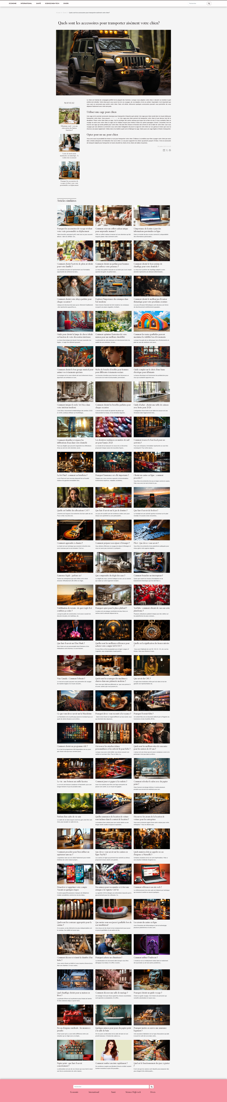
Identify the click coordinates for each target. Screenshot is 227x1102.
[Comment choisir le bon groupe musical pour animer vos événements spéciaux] (75, 356)
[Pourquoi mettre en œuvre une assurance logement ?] (152, 1015)
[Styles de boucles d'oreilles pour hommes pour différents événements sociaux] (113, 356)
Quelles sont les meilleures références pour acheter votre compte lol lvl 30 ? (112, 644)
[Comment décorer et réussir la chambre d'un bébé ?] (75, 944)
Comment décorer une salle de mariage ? (111, 992)
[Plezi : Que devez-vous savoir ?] (152, 530)
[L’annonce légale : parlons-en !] (75, 562)
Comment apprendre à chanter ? (70, 543)
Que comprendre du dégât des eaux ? (110, 575)
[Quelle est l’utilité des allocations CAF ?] (75, 497)
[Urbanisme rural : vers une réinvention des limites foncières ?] (69, 115)
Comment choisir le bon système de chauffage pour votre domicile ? (148, 265)
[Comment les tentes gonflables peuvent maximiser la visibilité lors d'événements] (152, 321)
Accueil (58, 13)
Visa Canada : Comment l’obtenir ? (71, 678)
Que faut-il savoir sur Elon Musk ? (71, 643)
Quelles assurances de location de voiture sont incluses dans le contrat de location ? (112, 818)
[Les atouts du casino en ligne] (152, 909)
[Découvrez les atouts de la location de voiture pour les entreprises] (152, 803)
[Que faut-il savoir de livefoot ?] (152, 497)
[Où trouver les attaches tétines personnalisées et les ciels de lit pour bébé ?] (113, 733)
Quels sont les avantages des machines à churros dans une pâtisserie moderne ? (111, 679)
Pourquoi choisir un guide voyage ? (148, 992)
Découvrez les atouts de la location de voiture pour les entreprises (149, 818)
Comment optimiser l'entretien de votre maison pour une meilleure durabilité (111, 335)
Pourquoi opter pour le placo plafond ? (111, 608)
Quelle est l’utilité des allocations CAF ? (73, 510)
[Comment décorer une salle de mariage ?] (113, 980)
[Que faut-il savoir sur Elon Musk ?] (75, 630)
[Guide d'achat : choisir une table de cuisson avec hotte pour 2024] (152, 392)
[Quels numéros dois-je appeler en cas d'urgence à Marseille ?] (152, 839)
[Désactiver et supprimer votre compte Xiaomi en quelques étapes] (75, 874)
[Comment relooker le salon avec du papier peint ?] (152, 768)
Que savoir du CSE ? (142, 678)
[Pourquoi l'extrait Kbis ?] (152, 701)
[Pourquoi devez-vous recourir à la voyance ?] (113, 701)
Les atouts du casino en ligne (145, 922)
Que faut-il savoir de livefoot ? (146, 510)
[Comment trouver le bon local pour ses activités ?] (152, 427)
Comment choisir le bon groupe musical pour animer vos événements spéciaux (75, 370)
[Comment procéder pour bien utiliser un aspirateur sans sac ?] (75, 839)
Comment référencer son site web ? (148, 887)
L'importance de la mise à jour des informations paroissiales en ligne (147, 230)
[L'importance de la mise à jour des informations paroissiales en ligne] (152, 215)
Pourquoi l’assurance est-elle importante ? (112, 475)
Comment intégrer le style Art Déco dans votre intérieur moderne (73, 406)
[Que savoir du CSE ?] (152, 665)
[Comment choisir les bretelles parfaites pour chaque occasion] (113, 392)
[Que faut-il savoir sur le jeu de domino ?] (113, 497)
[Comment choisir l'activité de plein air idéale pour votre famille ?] (75, 251)
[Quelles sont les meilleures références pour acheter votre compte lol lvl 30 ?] (113, 630)
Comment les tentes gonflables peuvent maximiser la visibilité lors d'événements (150, 335)
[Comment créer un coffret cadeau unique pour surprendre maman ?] (113, 215)
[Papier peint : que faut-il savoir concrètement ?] (75, 1050)
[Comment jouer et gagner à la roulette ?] (113, 768)
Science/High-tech (52, 3)
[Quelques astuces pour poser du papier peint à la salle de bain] (113, 1015)
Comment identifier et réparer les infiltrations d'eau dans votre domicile (72, 441)
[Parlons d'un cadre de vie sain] (75, 803)
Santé (38, 3)
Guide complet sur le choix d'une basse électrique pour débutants (149, 370)
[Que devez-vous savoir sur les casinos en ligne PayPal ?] (113, 839)
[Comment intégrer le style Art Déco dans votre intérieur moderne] (75, 392)
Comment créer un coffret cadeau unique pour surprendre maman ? (111, 230)
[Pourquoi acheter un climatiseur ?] (113, 944)
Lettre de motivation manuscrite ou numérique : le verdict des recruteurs (69, 155)
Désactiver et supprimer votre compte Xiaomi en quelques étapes (72, 888)
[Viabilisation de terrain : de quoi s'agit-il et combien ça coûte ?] (75, 595)
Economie (12, 3)
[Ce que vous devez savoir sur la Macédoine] (75, 701)
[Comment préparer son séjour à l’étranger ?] (113, 530)
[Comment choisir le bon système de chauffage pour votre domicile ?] (152, 251)
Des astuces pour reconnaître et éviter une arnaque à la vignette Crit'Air (112, 888)
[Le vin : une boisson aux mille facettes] (75, 768)
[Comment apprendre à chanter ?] (75, 530)
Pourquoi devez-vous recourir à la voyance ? (113, 713)
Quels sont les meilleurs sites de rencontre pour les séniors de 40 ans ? (150, 747)
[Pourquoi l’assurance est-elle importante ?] (113, 462)
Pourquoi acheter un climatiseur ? (108, 957)
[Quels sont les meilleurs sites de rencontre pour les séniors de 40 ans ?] (152, 733)
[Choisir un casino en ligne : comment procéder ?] (152, 462)
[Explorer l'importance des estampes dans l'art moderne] (113, 286)
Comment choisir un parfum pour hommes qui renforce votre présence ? (112, 265)
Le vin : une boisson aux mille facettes (72, 781)
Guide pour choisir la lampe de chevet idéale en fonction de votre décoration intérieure (75, 335)
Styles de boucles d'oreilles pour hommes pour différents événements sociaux (111, 370)
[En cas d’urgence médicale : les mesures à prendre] (75, 1015)
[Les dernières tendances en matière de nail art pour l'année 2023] (113, 427)
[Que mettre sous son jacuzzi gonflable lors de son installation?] (113, 909)
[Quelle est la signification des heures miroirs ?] (152, 630)
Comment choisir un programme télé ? (72, 746)
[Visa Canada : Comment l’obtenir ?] (75, 665)
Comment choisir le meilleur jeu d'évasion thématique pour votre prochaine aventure (150, 300)
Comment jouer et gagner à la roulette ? (111, 781)
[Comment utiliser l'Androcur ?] (152, 944)
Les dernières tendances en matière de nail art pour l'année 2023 (112, 441)
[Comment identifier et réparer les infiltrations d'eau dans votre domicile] (75, 427)
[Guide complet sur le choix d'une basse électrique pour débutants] (152, 356)
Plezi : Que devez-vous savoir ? (146, 543)
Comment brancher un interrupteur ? (148, 575)
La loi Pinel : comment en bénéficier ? (72, 475)
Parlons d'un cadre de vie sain (69, 816)
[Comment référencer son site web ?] (152, 874)
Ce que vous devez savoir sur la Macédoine (74, 713)
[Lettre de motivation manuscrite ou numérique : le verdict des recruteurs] (69, 143)
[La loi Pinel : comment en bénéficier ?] (75, 462)
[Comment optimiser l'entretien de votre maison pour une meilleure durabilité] (113, 321)
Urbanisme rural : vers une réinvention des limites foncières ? (69, 128)
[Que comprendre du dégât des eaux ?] (113, 562)
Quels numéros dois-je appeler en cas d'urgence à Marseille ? (149, 853)
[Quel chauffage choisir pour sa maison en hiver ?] (75, 980)
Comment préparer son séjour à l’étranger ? (112, 543)
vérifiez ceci (114, 118)
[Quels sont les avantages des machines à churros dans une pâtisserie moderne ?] (113, 665)
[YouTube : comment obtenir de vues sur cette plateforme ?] (152, 595)
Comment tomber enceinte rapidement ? (111, 1063)
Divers (66, 3)
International (26, 3)
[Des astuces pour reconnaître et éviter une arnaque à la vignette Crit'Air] (113, 874)
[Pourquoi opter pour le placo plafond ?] (113, 595)
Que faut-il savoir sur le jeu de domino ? (111, 510)
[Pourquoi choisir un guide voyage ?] (152, 980)
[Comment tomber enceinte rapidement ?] (113, 1050)
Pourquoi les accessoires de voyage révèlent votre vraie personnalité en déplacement (69, 183)
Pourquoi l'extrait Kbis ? (143, 713)
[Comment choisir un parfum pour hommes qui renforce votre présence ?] (113, 251)
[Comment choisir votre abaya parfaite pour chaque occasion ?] (75, 286)
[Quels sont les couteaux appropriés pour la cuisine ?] (75, 909)
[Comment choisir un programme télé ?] (75, 733)
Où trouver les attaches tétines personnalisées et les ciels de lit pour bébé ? (112, 747)
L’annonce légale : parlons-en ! (69, 575)
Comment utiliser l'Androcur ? (146, 957)
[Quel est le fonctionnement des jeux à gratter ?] (152, 1050)
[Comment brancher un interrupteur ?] (152, 562)
